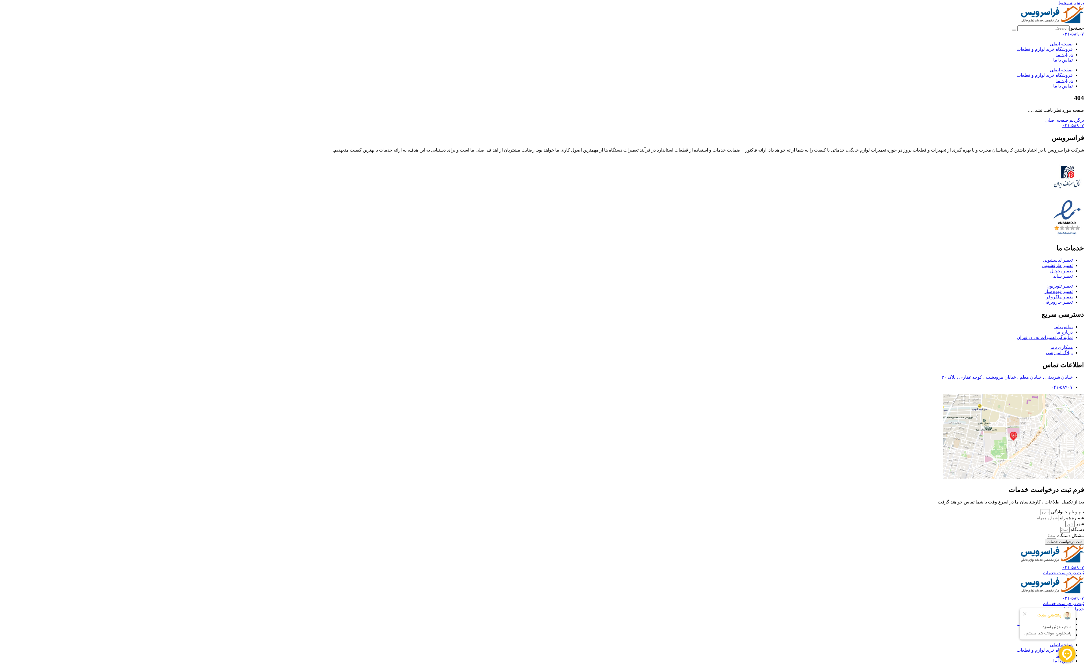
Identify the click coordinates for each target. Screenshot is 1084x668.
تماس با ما (1063, 60)
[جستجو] (1014, 29)
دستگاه (1077, 529)
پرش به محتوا (1071, 2)
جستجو (1077, 28)
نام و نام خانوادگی (1067, 511)
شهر (1079, 523)
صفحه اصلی (1061, 43)
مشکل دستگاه (1070, 535)
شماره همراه (1071, 517)
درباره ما (1064, 54)
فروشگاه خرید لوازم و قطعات (1045, 49)
